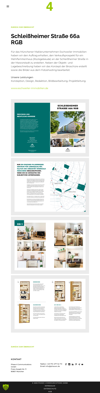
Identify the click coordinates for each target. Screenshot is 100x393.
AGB (50, 391)
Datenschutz (50, 389)
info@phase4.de (52, 366)
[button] (5, 387)
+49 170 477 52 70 (54, 364)
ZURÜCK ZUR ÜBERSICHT (22, 27)
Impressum (50, 386)
